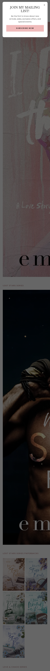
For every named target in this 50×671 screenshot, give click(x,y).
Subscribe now (25, 28)
